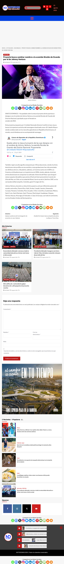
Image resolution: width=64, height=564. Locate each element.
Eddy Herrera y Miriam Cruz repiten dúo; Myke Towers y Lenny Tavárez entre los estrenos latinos (34, 431)
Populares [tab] (16, 419)
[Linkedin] (30, 108)
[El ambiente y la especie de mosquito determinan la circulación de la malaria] (9, 460)
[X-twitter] (50, 6)
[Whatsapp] (12, 108)
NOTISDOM (7, 62)
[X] (19, 108)
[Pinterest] (37, 108)
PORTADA (13, 246)
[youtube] (36, 508)
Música (18, 428)
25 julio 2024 (15, 62)
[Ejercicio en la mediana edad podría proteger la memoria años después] (9, 444)
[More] (51, 108)
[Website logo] (12, 8)
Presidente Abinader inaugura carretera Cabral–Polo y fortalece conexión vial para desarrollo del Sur (47, 253)
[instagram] (17, 508)
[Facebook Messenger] (26, 108)
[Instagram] (47, 6)
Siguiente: (46, 216)
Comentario (7, 309)
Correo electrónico (36, 333)
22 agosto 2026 (14, 290)
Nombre (6, 332)
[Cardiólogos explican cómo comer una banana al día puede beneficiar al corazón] (9, 475)
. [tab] (22, 419)
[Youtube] (47, 9)
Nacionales (6, 54)
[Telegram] (33, 108)
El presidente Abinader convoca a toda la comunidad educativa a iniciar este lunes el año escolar (16, 253)
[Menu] (32, 18)
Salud (23, 443)
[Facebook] (44, 6)
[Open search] (26, 7)
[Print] (47, 108)
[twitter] (26, 508)
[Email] (40, 108)
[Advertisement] (32, 33)
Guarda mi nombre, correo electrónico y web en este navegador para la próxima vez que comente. (30, 352)
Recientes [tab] (7, 419)
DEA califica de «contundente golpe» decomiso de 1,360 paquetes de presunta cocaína (16, 286)
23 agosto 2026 (14, 257)
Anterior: (16, 216)
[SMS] (44, 108)
